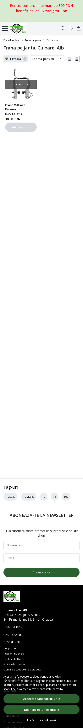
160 (66, 496)
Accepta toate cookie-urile (41, 699)
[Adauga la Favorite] (32, 95)
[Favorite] (71, 28)
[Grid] (76, 59)
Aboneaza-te (42, 572)
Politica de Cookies (14, 664)
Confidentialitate (13, 659)
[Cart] (78, 28)
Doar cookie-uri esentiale (41, 710)
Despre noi (9, 648)
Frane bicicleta (11, 40)
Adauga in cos (21, 127)
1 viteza (10, 496)
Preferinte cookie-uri (41, 720)
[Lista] (70, 59)
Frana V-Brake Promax (15, 107)
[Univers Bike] (19, 28)
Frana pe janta (33, 40)
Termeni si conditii (14, 654)
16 (54, 496)
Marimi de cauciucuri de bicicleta (22, 669)
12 (43, 496)
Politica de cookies (27, 685)
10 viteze (28, 496)
